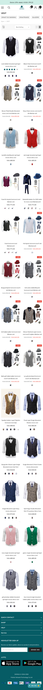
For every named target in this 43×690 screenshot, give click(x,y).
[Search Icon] (11, 7)
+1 (39, 208)
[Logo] (22, 7)
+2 (18, 429)
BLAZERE (35, 17)
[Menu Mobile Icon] (2, 7)
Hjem (2, 21)
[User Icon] (35, 7)
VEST (8, 21)
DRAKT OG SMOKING (9, 17)
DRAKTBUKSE (24, 17)
